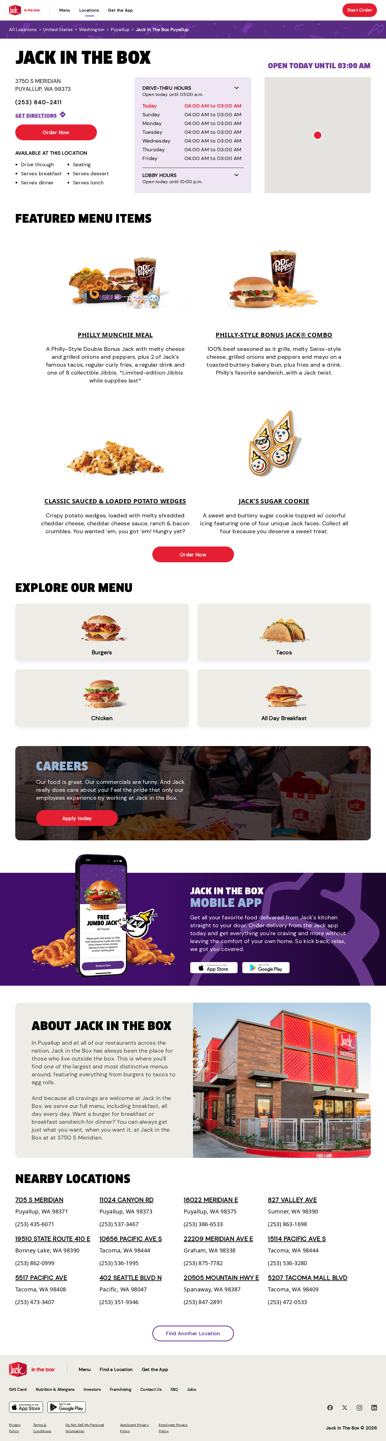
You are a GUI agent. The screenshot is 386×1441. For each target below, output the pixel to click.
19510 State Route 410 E (52, 1239)
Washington (91, 29)
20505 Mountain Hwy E (221, 1278)
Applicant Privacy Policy (134, 1428)
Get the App (120, 10)
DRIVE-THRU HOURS (166, 88)
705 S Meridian (39, 1200)
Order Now (56, 132)
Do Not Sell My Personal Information (85, 1428)
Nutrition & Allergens (55, 1389)
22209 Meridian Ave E (218, 1239)
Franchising (120, 1389)
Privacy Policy (15, 1428)
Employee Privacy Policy (173, 1428)
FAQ (174, 1389)
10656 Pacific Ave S (130, 1239)
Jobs (191, 1389)
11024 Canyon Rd (126, 1200)
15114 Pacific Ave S (297, 1239)
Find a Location (116, 1369)
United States (58, 29)
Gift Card (18, 1389)
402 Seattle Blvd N (130, 1278)
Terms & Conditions (42, 1428)
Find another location (193, 1333)
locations (89, 10)
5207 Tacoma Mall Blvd (307, 1278)
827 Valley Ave (292, 1200)
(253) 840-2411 (38, 102)
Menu (64, 10)
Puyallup (120, 29)
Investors (92, 1389)
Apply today (77, 818)
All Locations (23, 29)
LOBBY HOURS (159, 175)
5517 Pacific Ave (41, 1278)
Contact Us (151, 1389)
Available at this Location (51, 153)
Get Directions (36, 115)
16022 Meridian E (211, 1200)
